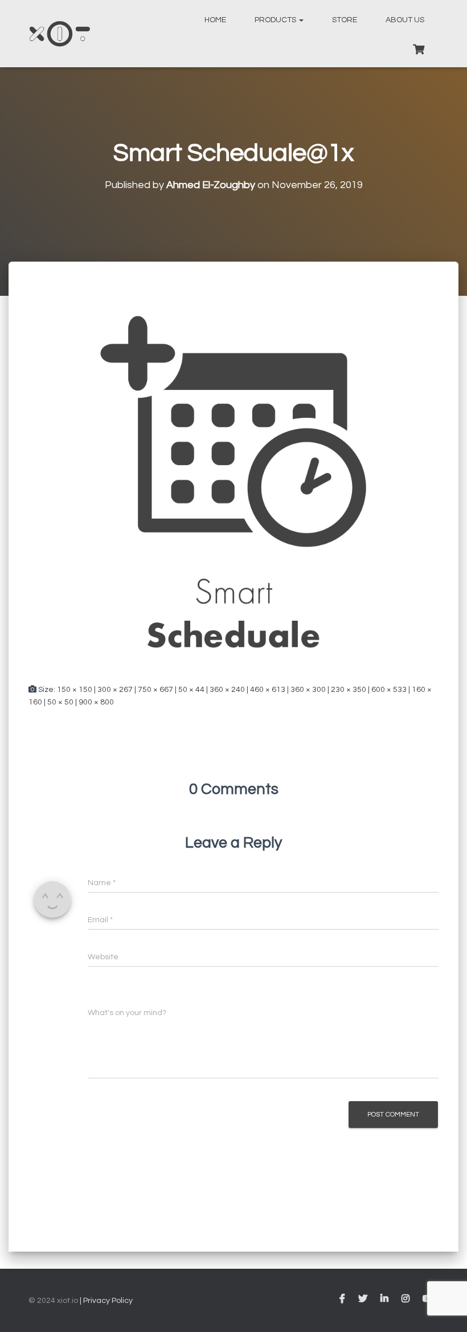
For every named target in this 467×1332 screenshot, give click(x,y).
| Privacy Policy (105, 1301)
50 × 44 (191, 690)
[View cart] (418, 48)
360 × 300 (308, 690)
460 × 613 (267, 690)
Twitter (363, 1299)
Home (215, 20)
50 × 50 (60, 702)
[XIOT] (59, 33)
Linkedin (384, 1299)
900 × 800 (96, 702)
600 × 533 (389, 690)
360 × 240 (227, 690)
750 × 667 (155, 690)
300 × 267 (115, 690)
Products (276, 20)
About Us (405, 20)
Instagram (405, 1299)
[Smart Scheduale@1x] (233, 483)
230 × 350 (348, 690)
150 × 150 (74, 690)
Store (344, 20)
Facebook (342, 1299)
